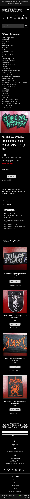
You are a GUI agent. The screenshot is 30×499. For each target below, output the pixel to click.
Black (10, 82)
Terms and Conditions (15, 491)
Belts (3, 43)
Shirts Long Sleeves (8, 38)
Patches (19, 191)
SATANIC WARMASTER (9, 86)
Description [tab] (7, 201)
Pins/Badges (6, 68)
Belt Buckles (5, 41)
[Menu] (28, 10)
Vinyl (8, 78)
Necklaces (5, 60)
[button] (26, 113)
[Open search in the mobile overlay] (15, 26)
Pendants (12, 60)
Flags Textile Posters (8, 55)
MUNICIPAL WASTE (8, 193)
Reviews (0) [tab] (7, 204)
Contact (15, 488)
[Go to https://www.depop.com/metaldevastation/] (19, 18)
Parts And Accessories (8, 64)
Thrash (14, 82)
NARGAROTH (6, 90)
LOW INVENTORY (7, 107)
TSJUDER (4, 88)
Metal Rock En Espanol (9, 84)
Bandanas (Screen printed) (10, 101)
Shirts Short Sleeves (8, 73)
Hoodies (4, 57)
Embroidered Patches (9, 191)
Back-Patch (5, 40)
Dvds (3, 53)
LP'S (12, 78)
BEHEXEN (5, 92)
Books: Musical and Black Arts (11, 70)
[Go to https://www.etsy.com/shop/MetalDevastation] (26, 18)
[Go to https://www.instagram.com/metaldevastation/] (11, 18)
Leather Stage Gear (8, 59)
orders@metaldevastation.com (15, 451)
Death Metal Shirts (8, 51)
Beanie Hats (5, 96)
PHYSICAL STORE (7, 105)
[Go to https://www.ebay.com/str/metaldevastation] (15, 18)
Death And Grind (23, 82)
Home (15, 480)
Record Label (15, 485)
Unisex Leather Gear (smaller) (11, 77)
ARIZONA (5, 82)
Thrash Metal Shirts (8, 75)
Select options (15, 281)
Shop (15, 483)
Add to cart (11, 176)
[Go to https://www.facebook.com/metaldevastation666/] (7, 18)
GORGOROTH (6, 94)
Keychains (5, 98)
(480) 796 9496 (15, 445)
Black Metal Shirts (7, 45)
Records (4, 78)
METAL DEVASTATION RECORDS (12, 103)
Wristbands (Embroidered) (10, 99)
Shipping (5, 169)
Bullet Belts (5, 47)
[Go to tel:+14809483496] (4, 18)
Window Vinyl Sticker (8, 80)
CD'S (3, 49)
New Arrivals (6, 62)
